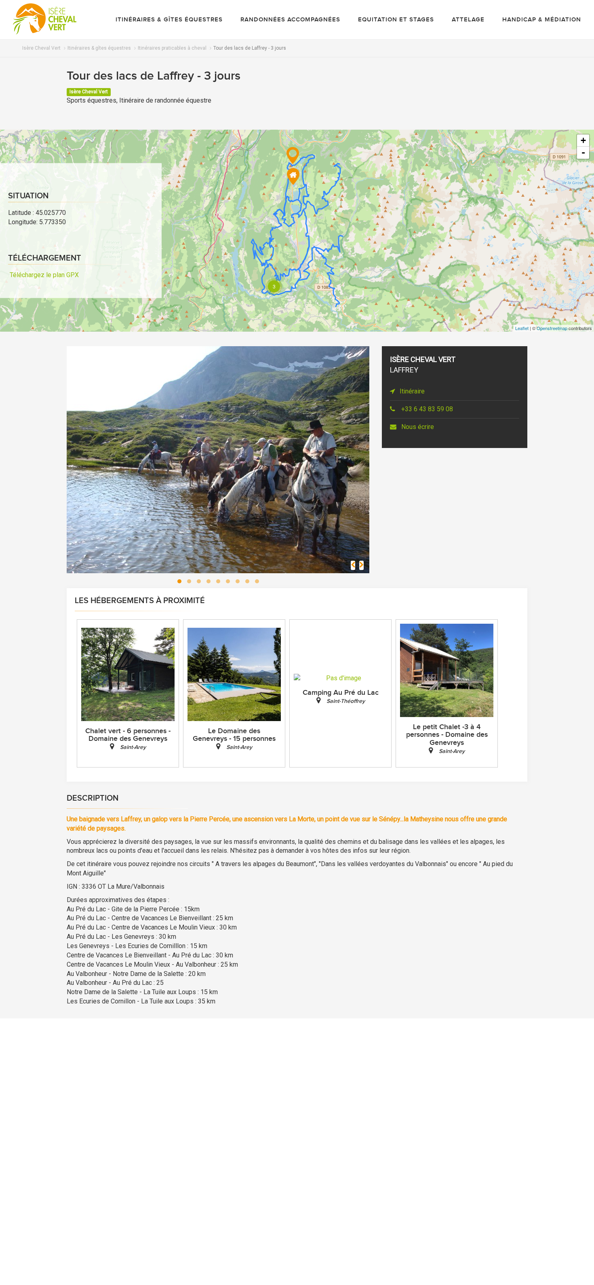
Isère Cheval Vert (41, 48)
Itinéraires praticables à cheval (172, 48)
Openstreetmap (552, 328)
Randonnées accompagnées (290, 19)
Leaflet (522, 328)
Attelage (468, 19)
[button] (179, 581)
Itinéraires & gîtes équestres (169, 19)
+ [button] (583, 140)
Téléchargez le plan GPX (43, 274)
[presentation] (353, 565)
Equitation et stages (396, 19)
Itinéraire (411, 391)
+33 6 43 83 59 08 (425, 409)
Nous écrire (416, 427)
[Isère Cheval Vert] (44, 19)
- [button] (583, 152)
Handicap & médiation (541, 19)
